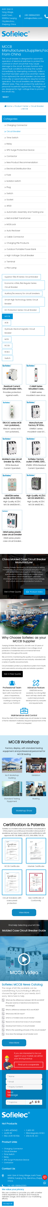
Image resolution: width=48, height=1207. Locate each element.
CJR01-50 (30, 1130)
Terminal (11, 261)
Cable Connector (15, 236)
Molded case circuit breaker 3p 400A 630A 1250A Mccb (12, 462)
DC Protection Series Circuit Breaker (21, 310)
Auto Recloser (13, 230)
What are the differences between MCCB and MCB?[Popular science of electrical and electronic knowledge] (25, 1003)
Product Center (21, 106)
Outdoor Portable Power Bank (21, 249)
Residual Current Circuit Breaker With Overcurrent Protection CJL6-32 (12, 390)
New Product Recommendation (22, 162)
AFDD (9, 205)
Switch (10, 193)
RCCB (7, 345)
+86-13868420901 (32, 15)
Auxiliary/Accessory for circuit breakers (22, 293)
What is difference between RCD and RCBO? (22, 1010)
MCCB (25, 109)
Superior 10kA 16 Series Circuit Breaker (21, 277)
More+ (6, 97)
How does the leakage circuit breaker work (22, 1034)
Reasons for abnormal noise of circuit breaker (23, 1022)
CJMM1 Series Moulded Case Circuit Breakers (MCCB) (36, 390)
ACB (6, 322)
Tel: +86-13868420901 (17, 1185)
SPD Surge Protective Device (20, 150)
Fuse (9, 174)
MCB (7, 339)
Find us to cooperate (28, 1064)
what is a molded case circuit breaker (20, 1018)
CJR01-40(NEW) (10, 1130)
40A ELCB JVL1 (32, 1136)
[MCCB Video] (24, 958)
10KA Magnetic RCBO (35, 1133)
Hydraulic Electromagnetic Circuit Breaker (20, 331)
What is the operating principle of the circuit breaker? (26, 1030)
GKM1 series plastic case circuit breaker (12, 533)
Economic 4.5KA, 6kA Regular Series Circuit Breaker (20, 285)
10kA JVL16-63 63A (11, 1136)
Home (9, 106)
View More (24, 912)
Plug (9, 187)
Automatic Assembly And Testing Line (25, 212)
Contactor (12, 156)
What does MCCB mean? (15, 1014)
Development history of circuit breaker (20, 1026)
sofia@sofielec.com (33, 18)
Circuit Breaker (37, 106)
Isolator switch (14, 181)
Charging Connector (17, 125)
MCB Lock (11, 224)
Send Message (9, 1094)
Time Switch (12, 137)
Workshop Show (24, 810)
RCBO (7, 352)
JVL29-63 (8, 1133)
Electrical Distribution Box (19, 168)
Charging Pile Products (18, 243)
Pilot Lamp (12, 267)
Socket (10, 199)
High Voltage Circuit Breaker (20, 255)
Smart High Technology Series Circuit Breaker (21, 301)
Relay (9, 143)
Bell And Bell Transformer (19, 218)
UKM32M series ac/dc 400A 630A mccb (12, 498)
